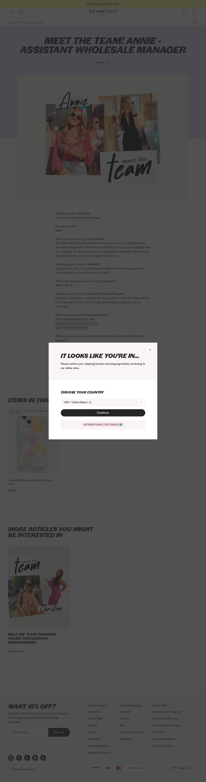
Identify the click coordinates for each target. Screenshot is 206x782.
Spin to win (145, 439)
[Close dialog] (90, 330)
